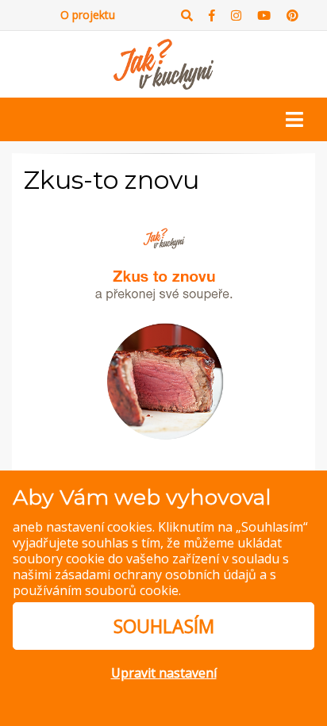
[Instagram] (236, 15)
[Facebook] (212, 15)
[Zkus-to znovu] (163, 326)
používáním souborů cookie (96, 590)
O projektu (87, 14)
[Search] (187, 15)
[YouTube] (264, 15)
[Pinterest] (292, 15)
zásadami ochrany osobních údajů (155, 574)
